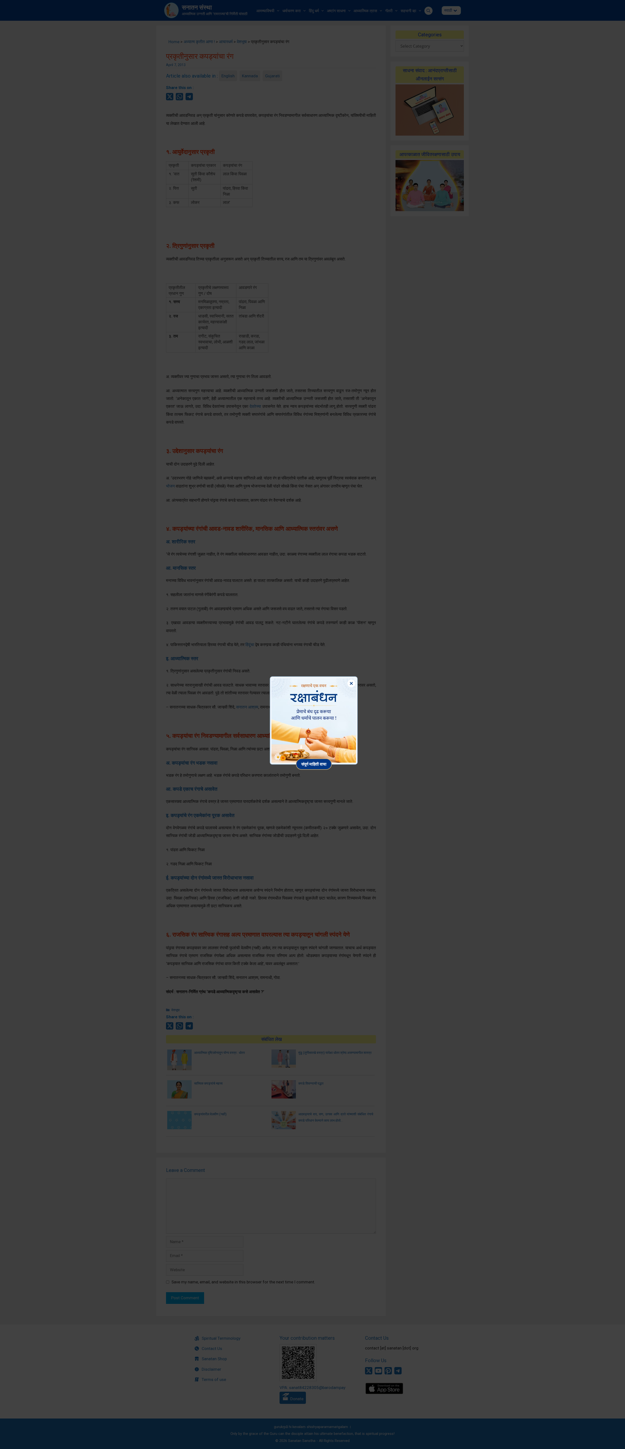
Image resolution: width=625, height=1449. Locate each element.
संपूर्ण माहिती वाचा (313, 764)
